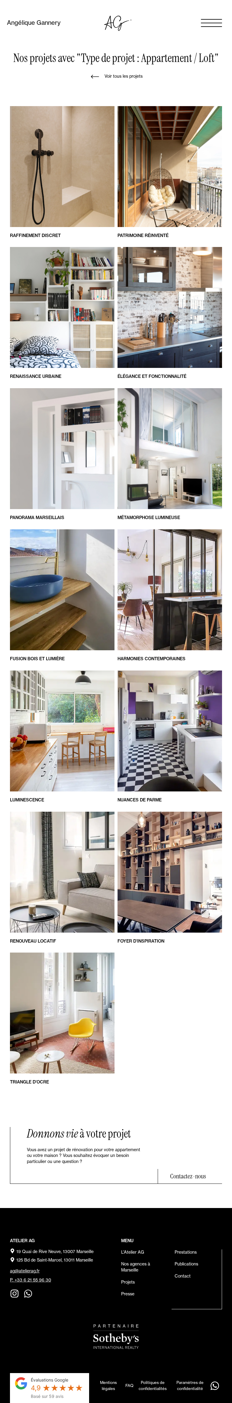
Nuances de (140, 800)
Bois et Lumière (37, 658)
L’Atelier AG (132, 1252)
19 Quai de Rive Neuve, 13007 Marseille (55, 1251)
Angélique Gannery (33, 22)
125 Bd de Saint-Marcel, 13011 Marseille (54, 1260)
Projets (128, 1282)
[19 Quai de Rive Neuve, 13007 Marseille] (12, 1251)
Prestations (186, 1252)
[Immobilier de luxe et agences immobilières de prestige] (116, 1336)
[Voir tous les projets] (94, 76)
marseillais (37, 517)
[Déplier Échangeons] (214, 1385)
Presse (127, 1294)
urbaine (35, 376)
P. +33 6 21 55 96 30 (30, 1280)
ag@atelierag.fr (25, 1271)
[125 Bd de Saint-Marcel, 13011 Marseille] (12, 1259)
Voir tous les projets (124, 76)
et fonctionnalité (152, 376)
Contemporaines (151, 658)
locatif (33, 941)
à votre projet (79, 1133)
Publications (186, 1264)
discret (35, 235)
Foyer (141, 941)
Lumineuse (149, 517)
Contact (183, 1276)
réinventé (143, 235)
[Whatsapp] (28, 1293)
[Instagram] (14, 1293)
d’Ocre (29, 1082)
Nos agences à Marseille (135, 1267)
